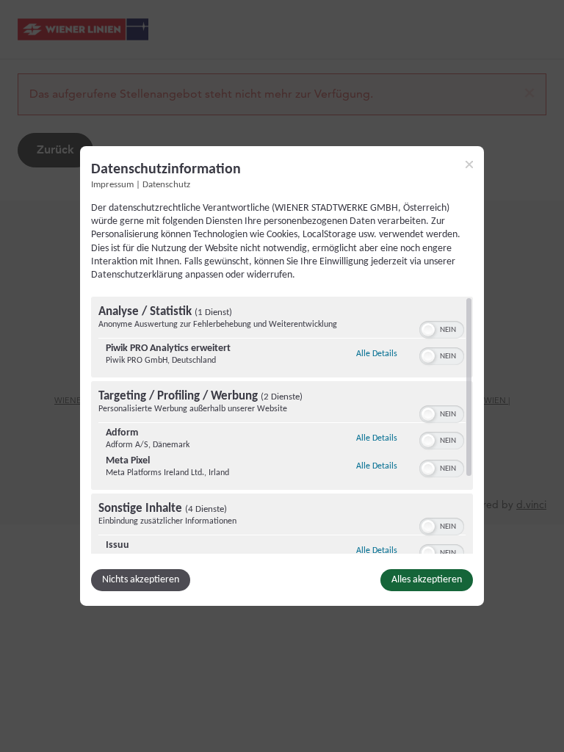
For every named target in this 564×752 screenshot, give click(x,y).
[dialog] (282, 376)
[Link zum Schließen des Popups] (469, 164)
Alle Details (376, 353)
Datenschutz (166, 185)
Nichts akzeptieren (140, 579)
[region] (282, 425)
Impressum (112, 185)
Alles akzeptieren (426, 579)
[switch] (442, 328)
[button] (428, 329)
